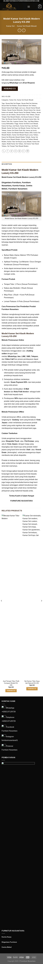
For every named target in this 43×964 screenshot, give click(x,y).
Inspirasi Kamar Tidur (20, 121)
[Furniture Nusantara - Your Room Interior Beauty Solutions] (13, 6)
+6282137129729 (9, 712)
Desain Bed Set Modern (9, 105)
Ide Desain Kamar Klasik (14, 119)
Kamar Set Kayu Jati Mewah (16, 128)
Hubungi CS (10, 89)
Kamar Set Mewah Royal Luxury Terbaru (25, 135)
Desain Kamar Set (29, 110)
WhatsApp (10, 708)
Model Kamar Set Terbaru (15, 144)
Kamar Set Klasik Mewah (27, 26)
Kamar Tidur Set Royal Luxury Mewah (19, 141)
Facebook (10, 727)
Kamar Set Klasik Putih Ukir (16, 130)
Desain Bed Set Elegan (13, 103)
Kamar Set (10, 26)
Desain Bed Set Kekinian (29, 103)
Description (7, 164)
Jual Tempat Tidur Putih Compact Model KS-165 (11, 683)
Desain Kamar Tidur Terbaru (25, 114)
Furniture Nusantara (17, 189)
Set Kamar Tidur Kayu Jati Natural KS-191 (32, 682)
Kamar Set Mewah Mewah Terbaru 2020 (20, 132)
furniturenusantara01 (10, 740)
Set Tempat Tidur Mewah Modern (17, 146)
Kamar (4, 225)
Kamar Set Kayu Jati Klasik (10, 126)
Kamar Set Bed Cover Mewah (28, 123)
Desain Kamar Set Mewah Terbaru (25, 112)
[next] (41, 605)
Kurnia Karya (18, 185)
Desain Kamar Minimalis (15, 110)
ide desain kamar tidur (29, 119)
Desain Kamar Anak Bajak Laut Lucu (13, 108)
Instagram (10, 736)
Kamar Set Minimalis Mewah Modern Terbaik (16, 137)
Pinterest (9, 746)
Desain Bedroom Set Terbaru (27, 105)
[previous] (1, 605)
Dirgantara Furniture (11, 182)
